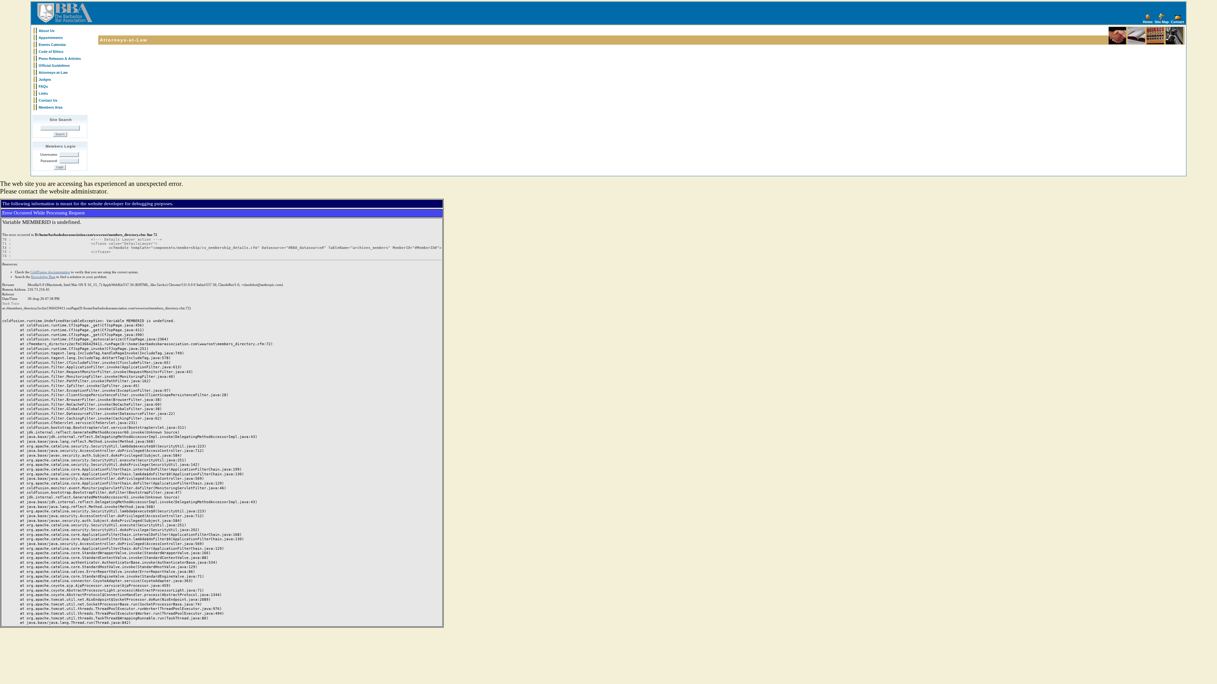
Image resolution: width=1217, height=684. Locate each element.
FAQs (43, 86)
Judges (45, 79)
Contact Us (48, 100)
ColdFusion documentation (50, 272)
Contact (1177, 22)
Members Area (50, 107)
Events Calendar (52, 45)
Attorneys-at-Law (53, 72)
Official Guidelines (54, 65)
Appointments (51, 38)
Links (43, 93)
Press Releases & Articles (60, 58)
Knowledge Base (43, 277)
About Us (47, 31)
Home (1148, 22)
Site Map (1162, 22)
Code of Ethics (51, 52)
